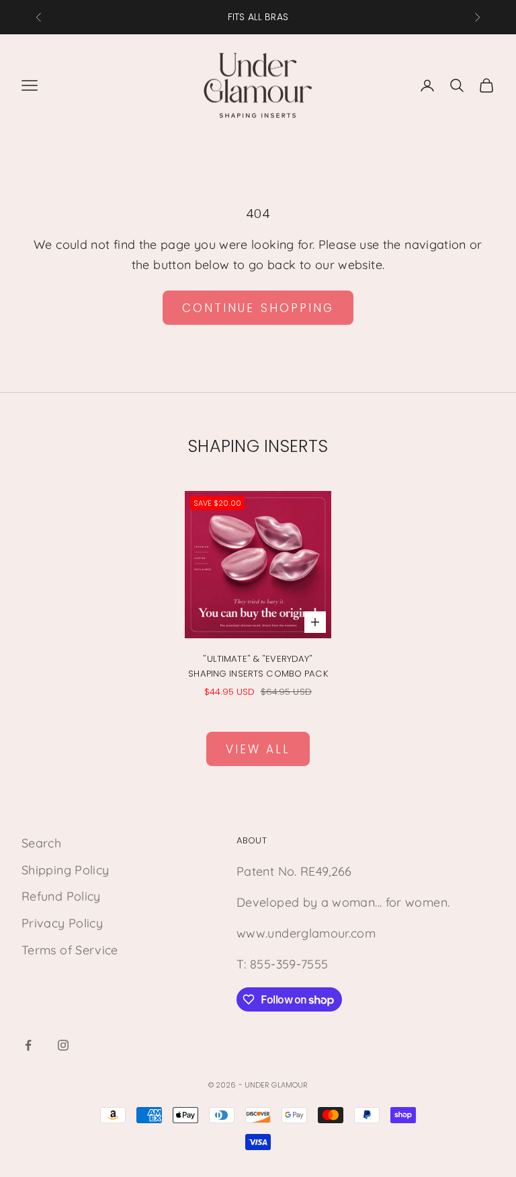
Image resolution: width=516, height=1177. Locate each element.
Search (41, 843)
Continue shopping (258, 308)
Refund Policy (61, 896)
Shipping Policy (65, 870)
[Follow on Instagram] (63, 1045)
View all (258, 749)
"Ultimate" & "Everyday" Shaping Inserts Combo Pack (257, 666)
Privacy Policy (62, 923)
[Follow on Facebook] (28, 1045)
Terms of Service (70, 950)
